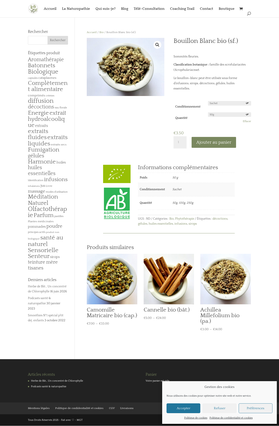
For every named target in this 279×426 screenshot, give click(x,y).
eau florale (61, 107)
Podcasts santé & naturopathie (48, 386)
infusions (180, 224)
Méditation (43, 197)
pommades (37, 227)
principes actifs (36, 232)
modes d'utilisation (57, 191)
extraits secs (58, 144)
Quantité (181, 118)
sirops (193, 224)
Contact (206, 9)
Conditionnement (188, 106)
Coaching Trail (182, 9)
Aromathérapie (46, 59)
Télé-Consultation (149, 9)
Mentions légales (39, 408)
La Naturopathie (76, 9)
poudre (54, 226)
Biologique (43, 71)
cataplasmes (47, 78)
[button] (157, 45)
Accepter (183, 408)
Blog (124, 9)
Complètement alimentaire (48, 86)
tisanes (35, 268)
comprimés (36, 95)
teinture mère (43, 262)
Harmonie (42, 161)
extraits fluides (38, 134)
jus (43, 186)
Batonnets (41, 65)
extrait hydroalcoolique (47, 119)
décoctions (220, 219)
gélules (142, 224)
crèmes (50, 95)
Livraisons (127, 408)
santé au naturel (45, 241)
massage (36, 191)
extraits (41, 126)
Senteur (38, 256)
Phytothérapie (184, 219)
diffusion (41, 101)
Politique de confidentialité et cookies (231, 417)
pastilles (58, 216)
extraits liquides (48, 140)
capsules (33, 78)
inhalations (34, 186)
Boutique (227, 9)
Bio (101, 32)
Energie (38, 112)
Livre (49, 185)
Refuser (219, 408)
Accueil (50, 9)
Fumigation (43, 149)
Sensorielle (43, 250)
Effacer (247, 121)
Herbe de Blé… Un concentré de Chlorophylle (57, 380)
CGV (112, 408)
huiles (61, 162)
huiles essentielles (161, 224)
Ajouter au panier (213, 142)
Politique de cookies (195, 417)
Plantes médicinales (41, 221)
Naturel (38, 203)
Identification (35, 180)
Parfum (44, 215)
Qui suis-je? (105, 9)
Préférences (255, 408)
